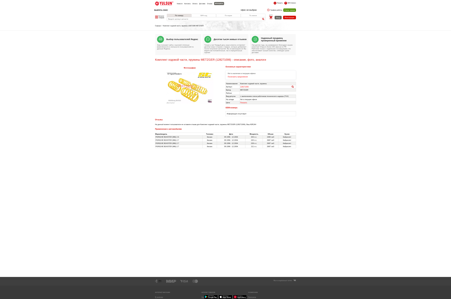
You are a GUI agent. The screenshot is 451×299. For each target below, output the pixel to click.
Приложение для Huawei (240, 297)
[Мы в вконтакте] (294, 280)
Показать (243, 103)
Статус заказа (289, 10)
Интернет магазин (162, 292)
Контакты (187, 3)
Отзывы (209, 3)
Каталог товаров (208, 292)
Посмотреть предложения (238, 77)
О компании (253, 292)
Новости (180, 3)
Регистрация (289, 17)
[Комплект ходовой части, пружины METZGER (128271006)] (189, 103)
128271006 (244, 87)
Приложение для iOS (225, 297)
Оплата (194, 3)
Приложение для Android (211, 297)
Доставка (202, 3)
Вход (278, 18)
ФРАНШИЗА (219, 3)
